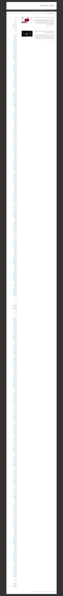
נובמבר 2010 (15, 242)
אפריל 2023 (15, 64)
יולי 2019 (15, 107)
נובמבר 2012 (15, 212)
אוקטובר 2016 (15, 431)
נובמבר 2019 (15, 101)
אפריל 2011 (15, 237)
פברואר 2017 (15, 144)
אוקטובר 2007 (15, 575)
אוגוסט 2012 (15, 216)
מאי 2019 (15, 109)
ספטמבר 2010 (15, 245)
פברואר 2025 (15, 43)
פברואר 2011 (15, 521)
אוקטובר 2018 (15, 118)
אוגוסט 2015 (15, 169)
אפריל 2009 (15, 269)
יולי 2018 (15, 122)
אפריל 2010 (15, 252)
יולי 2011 (15, 233)
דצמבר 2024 (15, 46)
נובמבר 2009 (15, 259)
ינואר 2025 (15, 44)
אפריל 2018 (15, 126)
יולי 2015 (15, 170)
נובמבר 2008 (15, 557)
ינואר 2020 (15, 98)
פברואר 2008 (15, 288)
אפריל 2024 (15, 53)
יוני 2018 (15, 123)
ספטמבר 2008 (15, 278)
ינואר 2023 (15, 65)
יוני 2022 (15, 75)
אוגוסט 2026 (15, 36)
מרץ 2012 (15, 503)
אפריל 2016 (15, 158)
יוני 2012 (15, 219)
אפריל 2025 (15, 41)
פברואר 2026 (15, 37)
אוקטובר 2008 (15, 277)
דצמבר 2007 (15, 291)
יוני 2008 (15, 282)
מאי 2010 (15, 251)
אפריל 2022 (15, 77)
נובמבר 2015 (15, 165)
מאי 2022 (15, 76)
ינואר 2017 (15, 145)
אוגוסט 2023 (15, 58)
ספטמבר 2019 (15, 104)
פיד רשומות (15, 583)
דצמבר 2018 (15, 115)
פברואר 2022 (15, 80)
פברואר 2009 (15, 271)
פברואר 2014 (15, 192)
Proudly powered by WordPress (37, 591)
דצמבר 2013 (15, 195)
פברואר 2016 (15, 161)
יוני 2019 (15, 108)
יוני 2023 (15, 61)
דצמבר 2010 (15, 241)
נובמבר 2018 (15, 116)
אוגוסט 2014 (15, 184)
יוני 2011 (15, 234)
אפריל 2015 (15, 174)
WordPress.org (15, 586)
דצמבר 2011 (15, 226)
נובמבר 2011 (15, 227)
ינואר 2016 (15, 162)
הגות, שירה (46, 10)
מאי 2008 (15, 284)
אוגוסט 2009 (15, 263)
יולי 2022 (15, 73)
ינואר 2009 (15, 273)
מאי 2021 (15, 90)
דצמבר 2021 (15, 82)
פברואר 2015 (15, 176)
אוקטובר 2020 (15, 94)
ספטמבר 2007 (15, 295)
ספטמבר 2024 (15, 48)
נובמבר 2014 (15, 180)
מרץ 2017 (15, 143)
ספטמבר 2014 (15, 183)
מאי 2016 (15, 156)
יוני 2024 (15, 51)
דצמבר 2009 (15, 539)
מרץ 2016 (15, 159)
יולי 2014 (15, 467)
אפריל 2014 (15, 190)
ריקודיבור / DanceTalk (47, 5)
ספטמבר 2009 (15, 262)
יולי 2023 (15, 59)
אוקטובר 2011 (15, 228)
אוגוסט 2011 (15, 231)
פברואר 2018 (15, 129)
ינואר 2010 (15, 256)
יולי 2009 (15, 264)
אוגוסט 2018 (15, 120)
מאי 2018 (15, 125)
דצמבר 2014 (15, 179)
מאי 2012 (15, 220)
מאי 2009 (15, 267)
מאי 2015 (15, 173)
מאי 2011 (15, 235)
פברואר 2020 (15, 97)
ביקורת (50, 10)
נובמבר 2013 (15, 197)
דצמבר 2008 (15, 274)
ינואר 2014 (15, 194)
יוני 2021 (15, 89)
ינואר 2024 (15, 54)
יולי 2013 (15, 202)
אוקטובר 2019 (15, 102)
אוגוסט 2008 (15, 280)
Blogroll (16, 22)
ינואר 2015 (15, 177)
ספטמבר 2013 (15, 199)
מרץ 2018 (15, 127)
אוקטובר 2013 (15, 198)
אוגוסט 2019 (15, 105)
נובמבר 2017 (15, 133)
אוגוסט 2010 (15, 246)
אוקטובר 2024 (15, 47)
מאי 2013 (15, 205)
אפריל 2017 (15, 141)
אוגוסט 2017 (15, 137)
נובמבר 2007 (15, 292)
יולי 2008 (15, 281)
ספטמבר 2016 (15, 151)
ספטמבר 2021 (15, 84)
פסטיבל (43, 10)
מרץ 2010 (15, 253)
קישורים (35, 10)
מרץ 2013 (15, 208)
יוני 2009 (15, 266)
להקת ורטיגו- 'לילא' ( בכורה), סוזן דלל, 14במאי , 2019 (44, 17)
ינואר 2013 (15, 209)
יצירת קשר (32, 10)
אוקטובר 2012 (15, 213)
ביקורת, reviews (48, 26)
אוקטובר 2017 (15, 134)
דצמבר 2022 (15, 66)
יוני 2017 (15, 140)
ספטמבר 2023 (15, 57)
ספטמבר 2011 (15, 230)
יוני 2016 (15, 155)
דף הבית (53, 10)
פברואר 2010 (15, 255)
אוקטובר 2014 (15, 181)
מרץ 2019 (15, 111)
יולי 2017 (15, 138)
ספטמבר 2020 (15, 377)
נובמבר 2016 (15, 148)
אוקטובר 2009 (15, 260)
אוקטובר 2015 (15, 166)
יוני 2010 (15, 249)
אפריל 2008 (15, 285)
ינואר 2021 (15, 93)
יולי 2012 (15, 217)
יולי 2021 (15, 87)
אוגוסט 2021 (15, 86)
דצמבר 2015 (15, 163)
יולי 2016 (15, 154)
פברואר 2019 (15, 112)
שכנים (40, 10)
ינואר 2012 (15, 224)
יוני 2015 (15, 172)
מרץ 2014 (15, 191)
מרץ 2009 (15, 270)
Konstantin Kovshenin (51, 591)
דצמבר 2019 (15, 100)
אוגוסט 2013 (15, 201)
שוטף (38, 10)
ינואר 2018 (15, 130)
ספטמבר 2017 (15, 136)
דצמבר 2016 (15, 147)
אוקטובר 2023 (15, 55)
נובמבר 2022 (15, 68)
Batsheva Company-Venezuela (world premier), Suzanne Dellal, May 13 (44, 31)
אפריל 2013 (15, 206)
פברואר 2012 (15, 223)
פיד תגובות (15, 584)
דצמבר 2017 (15, 413)
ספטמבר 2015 (15, 449)
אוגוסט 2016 (15, 152)
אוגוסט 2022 (15, 72)
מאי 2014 (15, 188)
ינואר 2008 (15, 289)
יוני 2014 (15, 187)
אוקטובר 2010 (15, 244)
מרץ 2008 (15, 287)
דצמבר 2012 (15, 210)
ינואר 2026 (15, 39)
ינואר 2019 (15, 395)
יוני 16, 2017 (52, 40)
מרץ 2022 (15, 79)
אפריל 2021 (15, 91)
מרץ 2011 (15, 238)
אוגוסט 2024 (15, 50)
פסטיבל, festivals (14, 26)
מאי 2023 (15, 62)
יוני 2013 (15, 485)
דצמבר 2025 (15, 40)
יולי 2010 (15, 248)
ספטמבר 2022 (15, 71)
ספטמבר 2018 (15, 119)
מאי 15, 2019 (52, 26)
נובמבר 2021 (15, 83)
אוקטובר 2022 (15, 69)
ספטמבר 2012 (15, 215)
